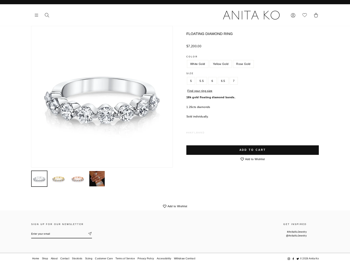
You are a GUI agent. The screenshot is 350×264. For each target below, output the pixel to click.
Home (35, 258)
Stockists (77, 258)
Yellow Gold (221, 63)
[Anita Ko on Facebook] (293, 259)
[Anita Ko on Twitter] (298, 259)
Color (192, 56)
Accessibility (164, 258)
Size (190, 73)
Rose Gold (243, 63)
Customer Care (104, 258)
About (54, 258)
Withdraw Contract (184, 258)
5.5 (202, 80)
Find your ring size (199, 90)
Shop (45, 258)
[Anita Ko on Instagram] (289, 259)
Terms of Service (125, 258)
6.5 (223, 80)
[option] (102, 97)
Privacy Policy (146, 258)
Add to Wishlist (254, 159)
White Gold (197, 63)
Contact (64, 258)
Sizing (88, 258)
